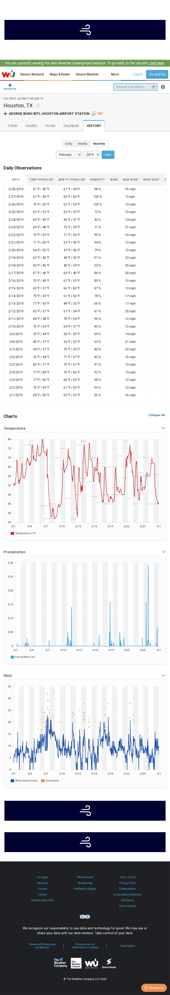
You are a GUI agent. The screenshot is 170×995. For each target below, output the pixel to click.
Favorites (10, 89)
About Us (42, 883)
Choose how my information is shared (85, 946)
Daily (68, 143)
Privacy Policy (127, 883)
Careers (42, 894)
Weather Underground (91, 963)
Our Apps (42, 877)
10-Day (50, 126)
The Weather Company (60, 963)
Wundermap (85, 883)
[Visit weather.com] (85, 30)
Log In (138, 74)
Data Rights (128, 945)
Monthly (99, 143)
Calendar (71, 126)
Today (13, 126)
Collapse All (157, 415)
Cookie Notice (127, 888)
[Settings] (163, 87)
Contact (42, 888)
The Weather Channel (76, 963)
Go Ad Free (157, 74)
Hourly (31, 126)
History (94, 126)
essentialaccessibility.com (85, 917)
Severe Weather (87, 74)
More (115, 74)
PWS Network (85, 877)
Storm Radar (109, 963)
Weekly (82, 143)
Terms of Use (127, 877)
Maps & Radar (60, 74)
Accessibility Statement (128, 894)
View (108, 154)
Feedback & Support (85, 888)
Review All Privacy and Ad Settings (42, 946)
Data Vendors (127, 906)
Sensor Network (32, 74)
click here (156, 63)
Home (8, 73)
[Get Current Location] (153, 87)
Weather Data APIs (42, 900)
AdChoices (127, 900)
